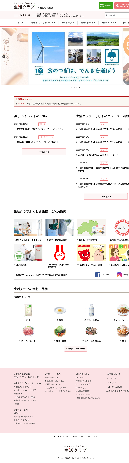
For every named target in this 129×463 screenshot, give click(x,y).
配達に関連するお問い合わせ (88, 398)
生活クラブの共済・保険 (26, 423)
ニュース (112, 378)
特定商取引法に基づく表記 (25, 400)
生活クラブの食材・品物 (25, 397)
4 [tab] (79, 87)
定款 (96, 436)
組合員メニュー (84, 374)
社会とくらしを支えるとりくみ (59, 391)
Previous (3, 56)
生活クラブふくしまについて (28, 383)
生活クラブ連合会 (47, 8)
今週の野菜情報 (84, 391)
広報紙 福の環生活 (84, 394)
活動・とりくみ (53, 374)
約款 (17, 404)
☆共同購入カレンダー (84, 381)
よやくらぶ (82, 388)
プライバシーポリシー (81, 436)
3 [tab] (77, 87)
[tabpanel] (75, 56)
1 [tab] (72, 87)
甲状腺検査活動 (52, 377)
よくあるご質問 (115, 387)
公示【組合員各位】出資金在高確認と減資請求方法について (49, 103)
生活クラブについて (24, 387)
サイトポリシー (62, 436)
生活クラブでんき (23, 420)
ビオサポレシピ (84, 384)
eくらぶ (80, 377)
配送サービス (20, 413)
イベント (112, 383)
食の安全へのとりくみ (55, 381)
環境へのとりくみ (54, 384)
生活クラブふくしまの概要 (25, 390)
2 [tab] (74, 87)
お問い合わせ (114, 374)
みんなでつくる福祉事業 (56, 388)
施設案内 (18, 394)
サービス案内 (21, 410)
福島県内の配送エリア (24, 417)
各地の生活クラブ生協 (118, 391)
